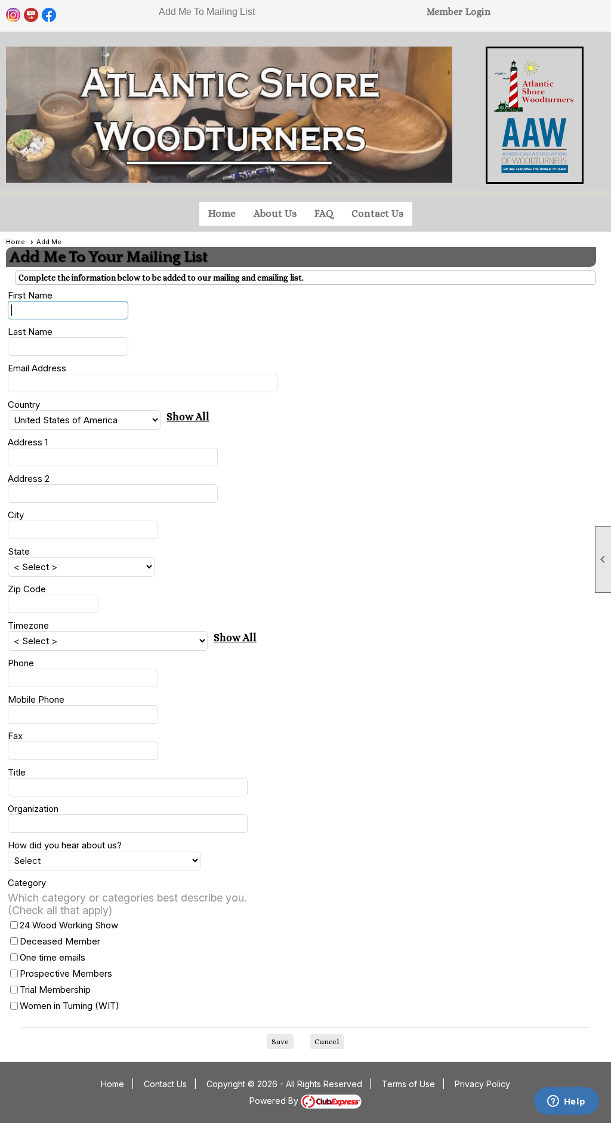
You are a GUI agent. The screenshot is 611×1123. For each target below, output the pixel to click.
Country (24, 404)
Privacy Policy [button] (482, 1084)
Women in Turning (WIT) (69, 1005)
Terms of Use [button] (408, 1084)
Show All (187, 417)
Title (17, 772)
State (19, 551)
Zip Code (27, 589)
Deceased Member (60, 941)
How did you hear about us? (65, 845)
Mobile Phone (36, 699)
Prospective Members (66, 973)
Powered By (275, 1101)
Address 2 (29, 478)
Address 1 (28, 442)
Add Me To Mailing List (207, 12)
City (16, 515)
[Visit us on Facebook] (49, 15)
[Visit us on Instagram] (13, 15)
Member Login (458, 11)
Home (222, 213)
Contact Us (377, 213)
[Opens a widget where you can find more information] (566, 1102)
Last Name (30, 331)
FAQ (324, 213)
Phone (21, 663)
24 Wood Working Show (69, 925)
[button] (280, 1041)
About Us (275, 213)
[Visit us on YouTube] (31, 15)
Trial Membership (55, 989)
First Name (30, 295)
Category (27, 882)
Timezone (28, 625)
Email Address (37, 368)
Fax (15, 736)
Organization (33, 808)
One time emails (52, 957)
